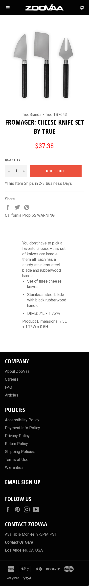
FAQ (8, 387)
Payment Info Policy (22, 428)
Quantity (13, 160)
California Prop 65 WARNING (30, 215)
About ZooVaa (17, 371)
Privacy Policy (17, 435)
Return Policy (16, 443)
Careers (12, 379)
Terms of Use (16, 459)
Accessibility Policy (22, 420)
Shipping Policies (20, 451)
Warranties (14, 467)
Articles (11, 395)
